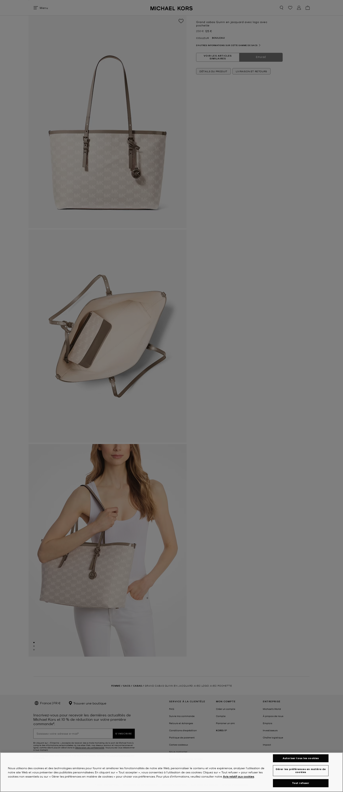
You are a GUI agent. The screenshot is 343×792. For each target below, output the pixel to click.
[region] (171, 772)
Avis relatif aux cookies (238, 776)
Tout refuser (300, 783)
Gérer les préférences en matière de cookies (301, 770)
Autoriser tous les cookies (301, 758)
